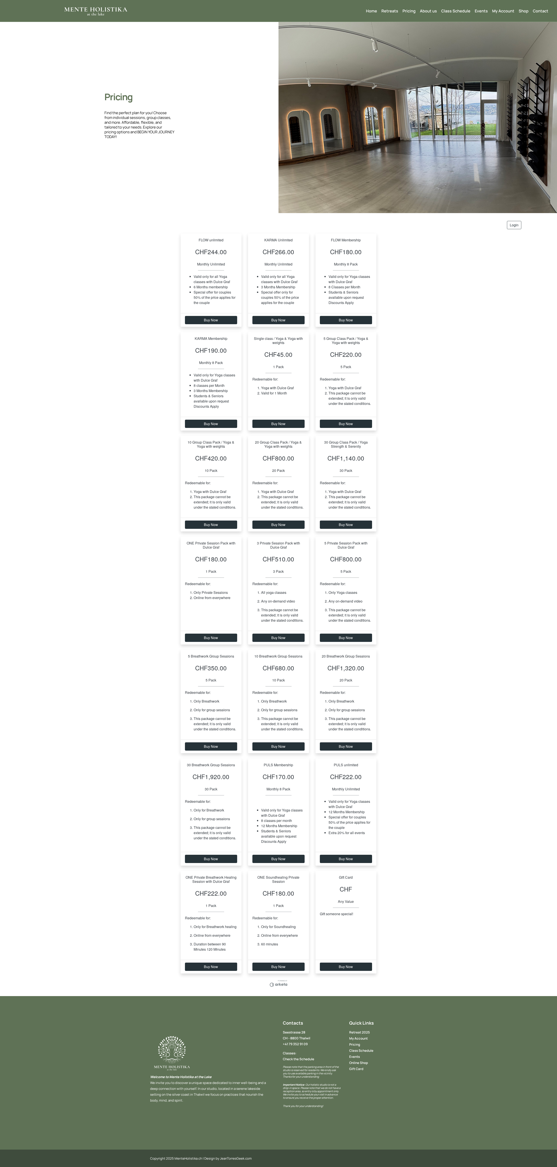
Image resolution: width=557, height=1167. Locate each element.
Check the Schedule (298, 1059)
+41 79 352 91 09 (295, 1044)
